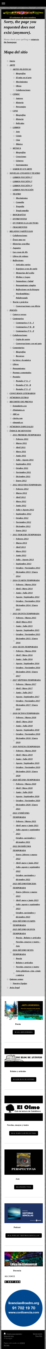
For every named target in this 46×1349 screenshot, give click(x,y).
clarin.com (17, 418)
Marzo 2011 (21, 443)
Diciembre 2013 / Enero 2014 (27, 574)
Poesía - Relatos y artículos (28, 938)
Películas (20, 123)
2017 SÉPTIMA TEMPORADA (27, 680)
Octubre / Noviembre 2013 (28, 568)
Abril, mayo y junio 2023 (27, 900)
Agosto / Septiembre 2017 (27, 697)
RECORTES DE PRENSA (21, 402)
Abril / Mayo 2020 (24, 788)
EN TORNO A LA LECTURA (25, 223)
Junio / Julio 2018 (24, 726)
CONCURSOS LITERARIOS (22, 393)
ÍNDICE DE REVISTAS (20, 431)
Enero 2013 (21, 530)
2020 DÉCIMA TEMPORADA (26, 780)
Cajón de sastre (23, 339)
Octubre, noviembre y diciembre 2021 (26, 840)
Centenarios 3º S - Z (25, 331)
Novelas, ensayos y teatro (27, 967)
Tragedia (20, 206)
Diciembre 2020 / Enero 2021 (27, 807)
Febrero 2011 (22, 439)
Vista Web (38, 1336)
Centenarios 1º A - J (25, 323)
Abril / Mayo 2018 (24, 721)
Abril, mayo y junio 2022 (27, 863)
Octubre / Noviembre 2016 (28, 667)
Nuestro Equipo (20, 983)
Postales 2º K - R (23, 385)
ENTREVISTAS (20, 219)
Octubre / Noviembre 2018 (28, 734)
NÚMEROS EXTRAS (19, 397)
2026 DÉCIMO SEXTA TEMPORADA (23, 952)
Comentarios (18, 348)
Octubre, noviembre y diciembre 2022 (26, 877)
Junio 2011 (21, 456)
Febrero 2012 (22, 489)
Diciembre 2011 (23, 476)
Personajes (21, 107)
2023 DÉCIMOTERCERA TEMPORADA (24, 886)
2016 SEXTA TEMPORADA (25, 647)
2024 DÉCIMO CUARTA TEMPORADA (24, 923)
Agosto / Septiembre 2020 (27, 796)
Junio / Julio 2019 (24, 759)
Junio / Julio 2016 (24, 659)
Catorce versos (19, 314)
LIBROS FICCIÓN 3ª (22, 185)
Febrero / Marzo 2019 (26, 751)
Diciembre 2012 (23, 526)
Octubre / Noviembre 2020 (28, 800)
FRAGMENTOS (20, 227)
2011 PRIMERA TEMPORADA (27, 435)
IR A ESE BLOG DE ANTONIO (23, 1079)
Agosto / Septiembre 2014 (27, 597)
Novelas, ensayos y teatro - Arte (28, 944)
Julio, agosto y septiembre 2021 (28, 831)
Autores (19, 98)
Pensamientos (19, 368)
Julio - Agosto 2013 (25, 559)
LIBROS (16, 127)
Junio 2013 (21, 555)
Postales (16, 377)
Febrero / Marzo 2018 (26, 717)
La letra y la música (22, 360)
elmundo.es (18, 422)
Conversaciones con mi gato (29, 343)
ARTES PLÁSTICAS (22, 69)
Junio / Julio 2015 (24, 626)
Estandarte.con (20, 406)
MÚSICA (17, 148)
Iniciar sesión (37, 1334)
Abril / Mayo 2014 (24, 588)
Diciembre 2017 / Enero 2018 (27, 707)
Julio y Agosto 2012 (25, 510)
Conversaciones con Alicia (28, 306)
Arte (18, 131)
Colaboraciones (23, 90)
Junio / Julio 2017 (24, 692)
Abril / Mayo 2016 (24, 655)
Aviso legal (15, 987)
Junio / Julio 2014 (24, 593)
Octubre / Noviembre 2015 (28, 634)
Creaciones (21, 156)
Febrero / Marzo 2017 (26, 684)
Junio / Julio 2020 (24, 792)
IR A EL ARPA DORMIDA (24, 1032)
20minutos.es (19, 410)
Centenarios (18, 318)
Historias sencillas (21, 244)
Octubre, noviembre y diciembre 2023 (26, 915)
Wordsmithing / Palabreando (23, 295)
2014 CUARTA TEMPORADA (26, 580)
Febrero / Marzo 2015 (26, 618)
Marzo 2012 (21, 493)
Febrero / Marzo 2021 (26, 821)
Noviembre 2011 (23, 472)
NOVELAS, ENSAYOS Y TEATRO (25, 173)
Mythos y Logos (23, 277)
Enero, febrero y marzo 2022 (26, 856)
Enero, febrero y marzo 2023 (26, 894)
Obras (18, 86)
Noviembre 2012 (23, 522)
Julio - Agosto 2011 (25, 460)
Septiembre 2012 (23, 514)
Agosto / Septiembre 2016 (27, 663)
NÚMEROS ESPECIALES (21, 426)
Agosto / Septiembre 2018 (27, 730)
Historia (20, 102)
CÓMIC (16, 94)
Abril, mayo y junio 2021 (27, 825)
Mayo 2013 (21, 551)
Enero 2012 (21, 480)
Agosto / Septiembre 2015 (27, 630)
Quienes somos (16, 979)
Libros (16, 364)
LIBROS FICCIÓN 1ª (22, 177)
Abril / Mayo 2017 (24, 688)
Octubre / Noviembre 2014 (28, 601)
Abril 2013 (21, 547)
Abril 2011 (21, 447)
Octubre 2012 (22, 518)
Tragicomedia (22, 210)
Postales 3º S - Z (23, 389)
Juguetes (17, 248)
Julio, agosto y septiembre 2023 (28, 906)
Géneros (20, 161)
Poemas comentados (22, 372)
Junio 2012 (21, 505)
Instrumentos (22, 165)
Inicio (12, 61)
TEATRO (17, 194)
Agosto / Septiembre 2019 (27, 763)
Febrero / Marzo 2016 (26, 651)
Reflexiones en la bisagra (27, 289)
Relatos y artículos (24, 962)
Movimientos (22, 82)
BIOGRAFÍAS (19, 215)
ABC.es (16, 414)
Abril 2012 (21, 497)
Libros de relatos (20, 256)
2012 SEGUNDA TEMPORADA (27, 485)
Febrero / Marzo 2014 (26, 584)
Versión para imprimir (14, 1334)
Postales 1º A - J (23, 381)
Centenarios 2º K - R (25, 327)
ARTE (12, 65)
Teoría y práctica (20, 302)
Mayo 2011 (21, 451)
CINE (15, 111)
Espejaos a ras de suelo (26, 269)
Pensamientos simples (26, 285)
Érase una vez (19, 239)
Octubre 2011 (22, 468)
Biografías (21, 73)
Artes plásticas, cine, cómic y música (28, 973)
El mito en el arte (24, 77)
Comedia (20, 202)
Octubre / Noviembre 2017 (28, 701)
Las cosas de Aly (20, 252)
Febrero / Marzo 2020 (26, 784)
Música (19, 144)
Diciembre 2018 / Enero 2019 (27, 740)
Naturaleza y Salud (24, 281)
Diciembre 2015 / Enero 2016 (27, 640)
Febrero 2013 (22, 539)
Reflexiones (18, 260)
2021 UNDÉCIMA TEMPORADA (21, 815)
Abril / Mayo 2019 (24, 755)
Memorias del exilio (25, 273)
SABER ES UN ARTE (22, 169)
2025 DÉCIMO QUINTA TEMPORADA (24, 931)
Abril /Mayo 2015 (24, 622)
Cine (18, 140)
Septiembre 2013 (23, 564)
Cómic (19, 136)
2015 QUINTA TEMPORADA (26, 613)
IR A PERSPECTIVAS (23, 1187)
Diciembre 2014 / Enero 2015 (27, 607)
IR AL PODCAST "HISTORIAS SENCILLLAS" (24, 1235)
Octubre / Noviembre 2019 (28, 767)
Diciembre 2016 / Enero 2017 (27, 674)
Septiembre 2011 (23, 464)
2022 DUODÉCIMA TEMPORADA (22, 848)
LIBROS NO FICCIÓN (23, 190)
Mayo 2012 (21, 501)
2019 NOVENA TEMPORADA (26, 746)
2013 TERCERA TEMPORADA (27, 534)
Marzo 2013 (21, 543)
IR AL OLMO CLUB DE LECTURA (23, 1133)
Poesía (19, 958)
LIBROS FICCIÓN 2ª (22, 181)
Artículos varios (23, 264)
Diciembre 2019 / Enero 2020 (27, 773)
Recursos (20, 356)
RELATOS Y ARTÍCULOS (21, 231)
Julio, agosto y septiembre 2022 (28, 869)
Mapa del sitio (9, 1336)
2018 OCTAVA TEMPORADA (26, 713)
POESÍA (13, 310)
